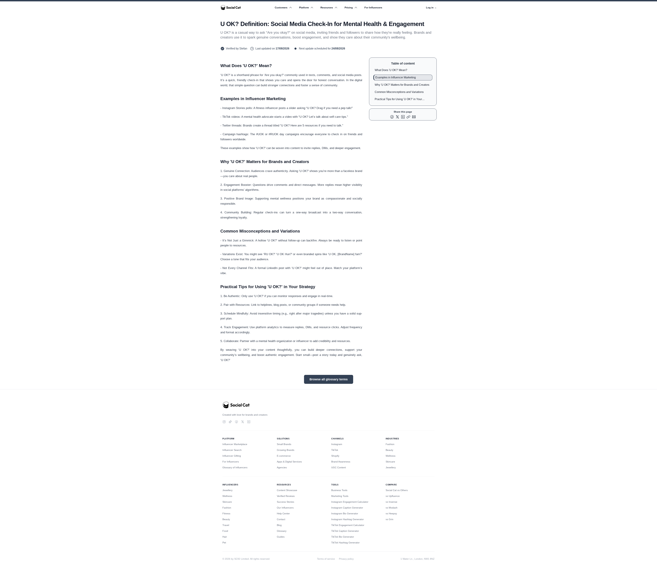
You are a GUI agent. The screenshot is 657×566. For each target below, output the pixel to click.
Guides (281, 536)
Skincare (390, 461)
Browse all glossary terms (329, 379)
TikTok (334, 450)
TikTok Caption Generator (345, 531)
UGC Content (338, 467)
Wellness (390, 455)
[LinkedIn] (248, 421)
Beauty (389, 450)
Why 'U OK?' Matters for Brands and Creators (402, 84)
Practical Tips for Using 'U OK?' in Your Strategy (398, 100)
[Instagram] (224, 421)
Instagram (336, 444)
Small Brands (284, 444)
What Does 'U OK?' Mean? (391, 70)
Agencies (282, 467)
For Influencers (373, 7)
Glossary (281, 531)
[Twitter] (242, 421)
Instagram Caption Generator (347, 507)
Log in (431, 7)
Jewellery (391, 467)
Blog (279, 525)
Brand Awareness (340, 461)
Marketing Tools (339, 496)
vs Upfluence (393, 496)
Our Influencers (285, 507)
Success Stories (285, 501)
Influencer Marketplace (234, 444)
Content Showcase (287, 490)
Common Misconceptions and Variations (399, 92)
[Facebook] (236, 421)
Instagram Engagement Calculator (349, 501)
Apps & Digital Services (289, 461)
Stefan (243, 48)
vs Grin (389, 519)
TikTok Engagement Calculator (347, 525)
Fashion (390, 444)
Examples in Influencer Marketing (395, 77)
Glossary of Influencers (234, 467)
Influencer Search (232, 450)
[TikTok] (230, 421)
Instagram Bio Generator (344, 513)
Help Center (283, 513)
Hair (224, 536)
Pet (224, 542)
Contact (281, 519)
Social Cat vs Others (397, 490)
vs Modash (391, 507)
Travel (225, 525)
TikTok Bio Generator (342, 536)
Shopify (335, 455)
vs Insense (391, 501)
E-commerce (284, 455)
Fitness (226, 513)
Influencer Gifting (231, 455)
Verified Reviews (286, 496)
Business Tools (339, 490)
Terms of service (326, 558)
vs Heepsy (391, 513)
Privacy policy (346, 558)
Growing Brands (285, 450)
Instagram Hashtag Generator (347, 519)
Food (225, 531)
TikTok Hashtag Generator (345, 542)
